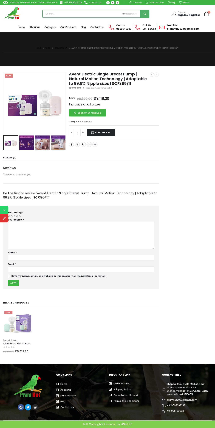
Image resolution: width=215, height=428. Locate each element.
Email (94, 144)
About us (34, 27)
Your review (16, 219)
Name (12, 252)
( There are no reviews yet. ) (97, 87)
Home (21, 27)
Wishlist (186, 2)
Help (173, 2)
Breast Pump (86, 121)
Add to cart (102, 132)
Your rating (15, 212)
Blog (83, 27)
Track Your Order (156, 2)
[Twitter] (112, 2)
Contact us (97, 27)
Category (50, 27)
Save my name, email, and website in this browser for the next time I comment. (59, 276)
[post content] (17, 324)
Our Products (68, 27)
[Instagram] (117, 2)
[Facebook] (108, 2)
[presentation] (4, 103)
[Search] (144, 13)
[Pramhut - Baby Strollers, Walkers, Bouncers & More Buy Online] (12, 14)
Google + (89, 144)
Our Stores (137, 2)
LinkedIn (83, 144)
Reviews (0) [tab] (9, 157)
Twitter (77, 144)
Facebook (71, 144)
